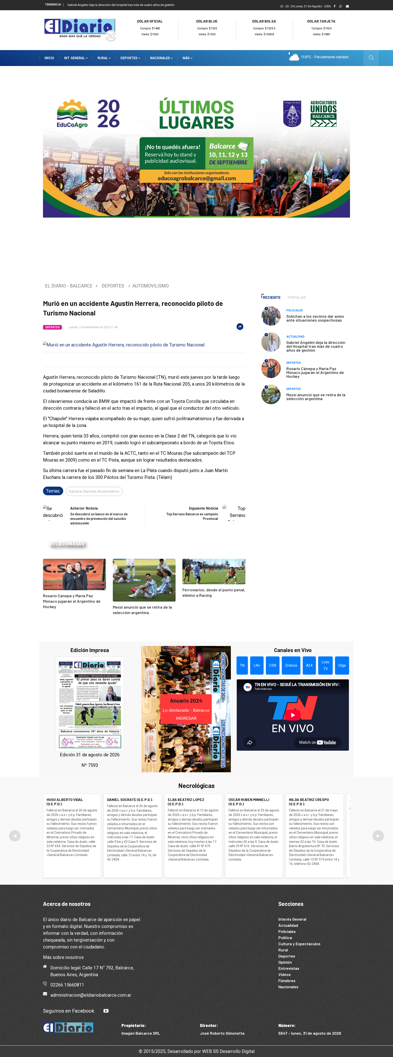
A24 (309, 665)
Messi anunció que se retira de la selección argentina (315, 396)
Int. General (75, 58)
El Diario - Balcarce (69, 286)
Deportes (129, 58)
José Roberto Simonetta (222, 1033)
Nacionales (160, 58)
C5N (272, 665)
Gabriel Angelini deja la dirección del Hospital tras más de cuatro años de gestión (121, 5)
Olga (342, 665)
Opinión (285, 962)
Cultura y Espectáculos (299, 943)
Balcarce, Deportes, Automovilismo (94, 491)
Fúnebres (286, 980)
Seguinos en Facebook (68, 1011)
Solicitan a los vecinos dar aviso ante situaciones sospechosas (315, 318)
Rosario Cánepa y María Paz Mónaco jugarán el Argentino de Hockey (72, 601)
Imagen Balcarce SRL (140, 1033)
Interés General (292, 919)
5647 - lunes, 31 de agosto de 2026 (309, 1033)
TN (242, 665)
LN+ (257, 665)
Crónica (291, 665)
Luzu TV (325, 665)
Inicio (49, 58)
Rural (103, 58)
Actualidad (295, 336)
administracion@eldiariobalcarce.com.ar (90, 995)
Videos (284, 974)
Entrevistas (288, 968)
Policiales (294, 310)
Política (285, 937)
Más (186, 58)
